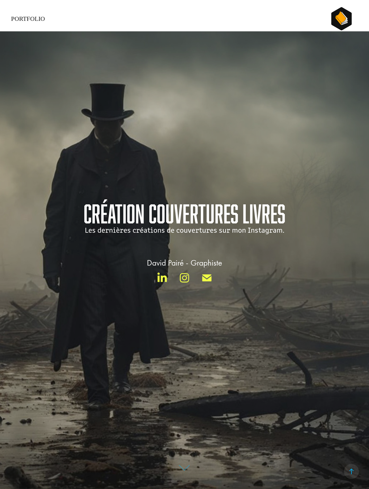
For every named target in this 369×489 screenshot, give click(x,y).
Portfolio (28, 18)
